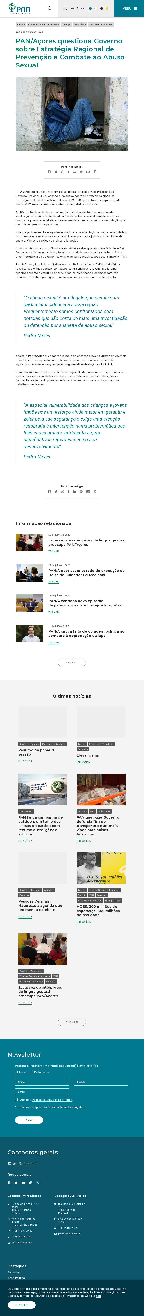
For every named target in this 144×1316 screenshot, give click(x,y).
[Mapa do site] (65, 8)
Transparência (113, 900)
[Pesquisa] (50, 8)
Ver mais (53, 551)
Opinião (35, 744)
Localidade (80, 24)
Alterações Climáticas (101, 744)
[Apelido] (101, 1082)
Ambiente (83, 749)
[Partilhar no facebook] (49, 172)
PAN (92, 811)
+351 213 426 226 (22, 1230)
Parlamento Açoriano (100, 24)
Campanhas (26, 811)
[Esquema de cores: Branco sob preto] (101, 8)
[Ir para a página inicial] (19, 8)
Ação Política (16, 1278)
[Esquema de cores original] (90, 8)
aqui (98, 1295)
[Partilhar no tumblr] (68, 172)
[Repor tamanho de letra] (77, 8)
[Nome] (44, 1082)
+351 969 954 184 (22, 1236)
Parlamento (104, 811)
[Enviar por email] (88, 172)
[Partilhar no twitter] (55, 172)
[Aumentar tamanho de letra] (82, 8)
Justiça (66, 24)
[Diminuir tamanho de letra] (72, 8)
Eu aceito (21, 1305)
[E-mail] (42, 1091)
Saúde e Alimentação (90, 900)
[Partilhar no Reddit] (81, 172)
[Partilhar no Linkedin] (74, 172)
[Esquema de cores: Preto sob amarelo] (107, 8)
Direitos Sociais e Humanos (43, 24)
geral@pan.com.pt (25, 1163)
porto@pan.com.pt (69, 1233)
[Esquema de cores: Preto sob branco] (95, 8)
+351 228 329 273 (68, 1227)
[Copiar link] (95, 172)
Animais (82, 811)
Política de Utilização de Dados (52, 1099)
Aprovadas (36, 971)
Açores (21, 24)
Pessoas (24, 895)
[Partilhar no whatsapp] (62, 172)
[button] (129, 8)
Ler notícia (25, 761)
